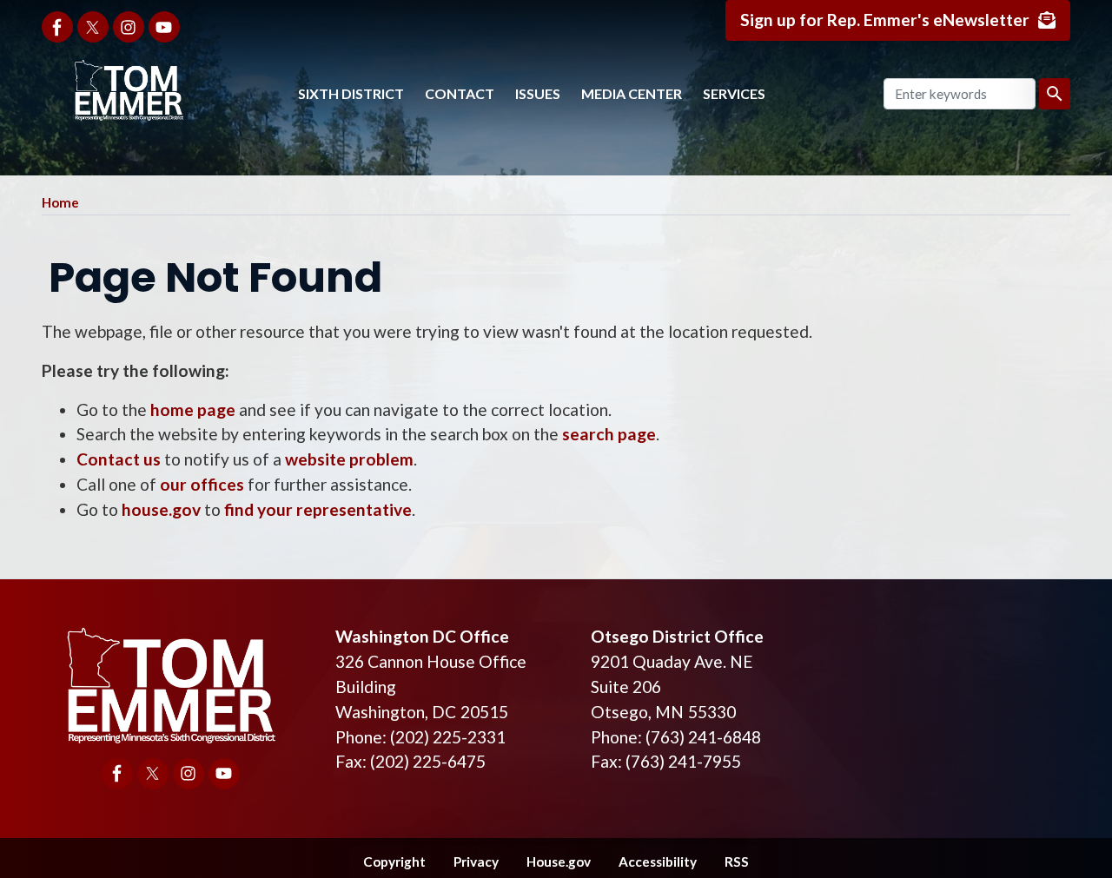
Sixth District (351, 93)
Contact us (118, 459)
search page (609, 434)
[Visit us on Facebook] (57, 27)
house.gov (161, 509)
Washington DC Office (422, 636)
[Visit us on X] (93, 27)
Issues (537, 93)
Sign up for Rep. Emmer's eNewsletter (884, 20)
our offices (202, 484)
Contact (459, 93)
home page (192, 409)
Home (60, 202)
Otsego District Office (677, 636)
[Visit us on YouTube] (164, 27)
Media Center (631, 93)
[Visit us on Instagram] (128, 27)
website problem (349, 459)
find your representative (318, 509)
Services (734, 93)
